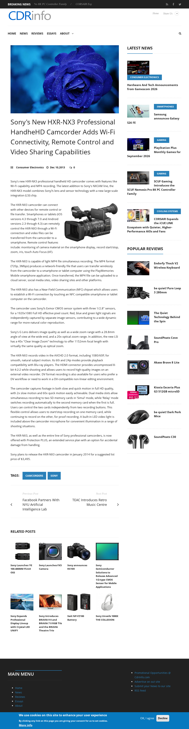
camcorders (34, 475)
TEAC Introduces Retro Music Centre (89, 502)
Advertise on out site (147, 681)
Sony (54, 475)
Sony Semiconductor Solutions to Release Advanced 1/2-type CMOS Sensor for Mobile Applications (107, 576)
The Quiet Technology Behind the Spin (167, 317)
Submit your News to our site (153, 686)
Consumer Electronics (30, 167)
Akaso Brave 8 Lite (166, 362)
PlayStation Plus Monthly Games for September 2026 (154, 152)
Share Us (167, 13)
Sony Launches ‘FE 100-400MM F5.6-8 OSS (21, 569)
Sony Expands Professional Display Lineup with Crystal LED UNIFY (20, 623)
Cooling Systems (167, 211)
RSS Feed (140, 690)
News (24, 33)
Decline (163, 718)
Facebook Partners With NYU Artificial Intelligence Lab (41, 504)
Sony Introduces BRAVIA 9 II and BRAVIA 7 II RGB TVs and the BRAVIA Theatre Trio (50, 623)
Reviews (37, 33)
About (65, 33)
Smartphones (165, 106)
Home (156, 13)
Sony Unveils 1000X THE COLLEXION (107, 617)
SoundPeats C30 (165, 437)
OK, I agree (147, 718)
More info (25, 725)
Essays (51, 33)
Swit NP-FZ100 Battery (75, 617)
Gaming (161, 140)
